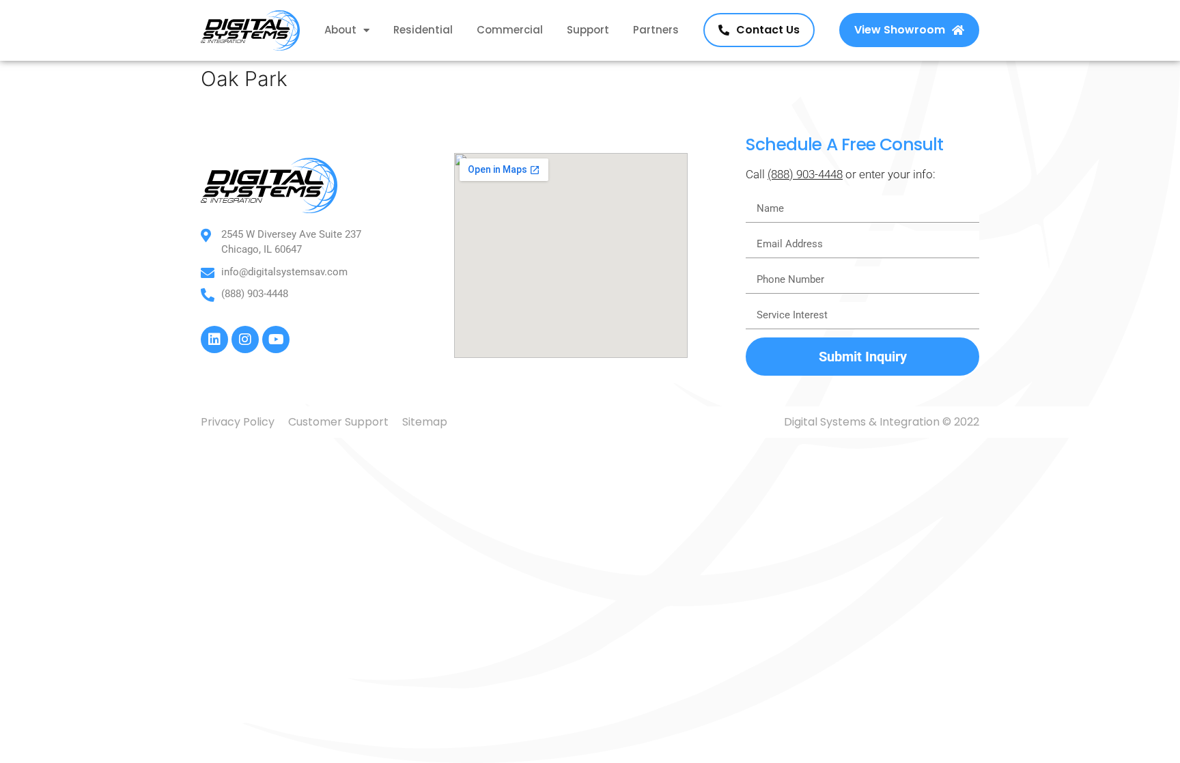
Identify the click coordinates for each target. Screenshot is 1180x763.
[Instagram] (245, 339)
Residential (423, 30)
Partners (656, 30)
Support (588, 30)
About (340, 30)
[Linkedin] (214, 339)
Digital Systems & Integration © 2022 (881, 422)
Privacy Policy (238, 422)
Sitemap (424, 422)
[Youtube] (276, 339)
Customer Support (338, 422)
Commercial (510, 30)
